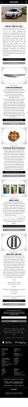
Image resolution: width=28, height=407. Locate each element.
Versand (4, 363)
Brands (3, 360)
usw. (3, 355)
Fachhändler (17, 355)
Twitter (16, 359)
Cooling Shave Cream (18, 216)
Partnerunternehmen (7, 364)
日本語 (3, 373)
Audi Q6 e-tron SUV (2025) (14, 26)
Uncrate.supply (14, 379)
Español (4, 370)
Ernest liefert (14, 200)
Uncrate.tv (21, 379)
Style (3, 351)
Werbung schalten (18, 372)
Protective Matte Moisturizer (10, 218)
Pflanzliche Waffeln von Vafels (14, 148)
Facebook (16, 361)
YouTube (16, 363)
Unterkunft (4, 353)
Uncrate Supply (14, 85)
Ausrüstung (5, 350)
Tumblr (15, 364)
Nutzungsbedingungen (19, 374)
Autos (7, 24)
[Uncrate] (14, 2)
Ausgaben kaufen (18, 354)
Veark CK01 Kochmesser (14, 87)
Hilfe (3, 366)
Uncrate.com (6, 379)
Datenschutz (17, 373)
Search (21, 1)
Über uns (16, 370)
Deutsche (4, 372)
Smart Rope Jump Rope (14, 254)
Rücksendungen (6, 361)
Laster (3, 354)
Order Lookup (5, 365)
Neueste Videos (17, 350)
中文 (2, 374)
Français (4, 371)
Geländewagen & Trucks (16, 24)
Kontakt (16, 371)
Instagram (16, 360)
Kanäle (15, 351)
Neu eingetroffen (6, 359)
